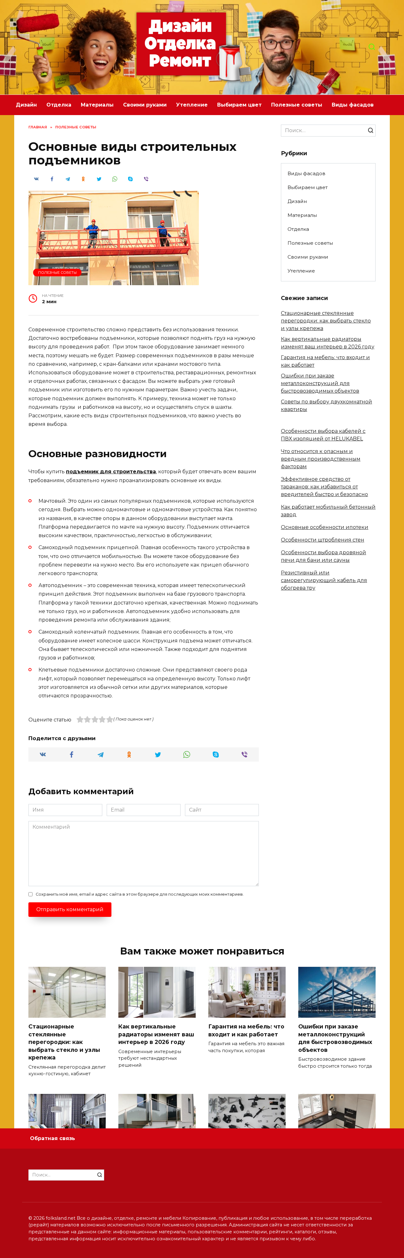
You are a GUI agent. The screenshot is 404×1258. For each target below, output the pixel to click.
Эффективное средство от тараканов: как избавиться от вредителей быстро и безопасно (324, 486)
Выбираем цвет (239, 105)
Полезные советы (296, 105)
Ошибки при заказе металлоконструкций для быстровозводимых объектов (320, 383)
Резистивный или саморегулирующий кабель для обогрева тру (324, 580)
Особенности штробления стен (322, 540)
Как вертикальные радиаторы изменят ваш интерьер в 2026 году (156, 1034)
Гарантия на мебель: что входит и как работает (246, 1030)
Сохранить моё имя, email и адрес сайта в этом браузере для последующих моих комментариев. (140, 894)
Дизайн (26, 105)
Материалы (97, 105)
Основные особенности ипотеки (324, 527)
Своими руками (145, 105)
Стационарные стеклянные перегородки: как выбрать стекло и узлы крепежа (326, 320)
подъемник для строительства (111, 472)
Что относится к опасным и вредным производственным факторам (320, 458)
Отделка (58, 105)
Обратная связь (52, 1138)
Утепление (192, 105)
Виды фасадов (353, 105)
